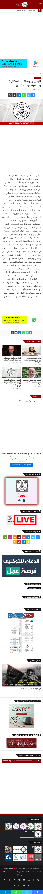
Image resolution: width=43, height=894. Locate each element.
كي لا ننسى (24, 875)
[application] (21, 761)
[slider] (5, 760)
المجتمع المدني (23, 871)
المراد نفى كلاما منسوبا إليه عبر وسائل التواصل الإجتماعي (12, 359)
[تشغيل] (39, 761)
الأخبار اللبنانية (30, 73)
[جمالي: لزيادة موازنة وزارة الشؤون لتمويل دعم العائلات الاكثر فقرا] (31, 350)
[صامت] (10, 761)
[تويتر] (27, 332)
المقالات (4, 871)
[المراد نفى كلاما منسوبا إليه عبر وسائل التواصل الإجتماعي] (11, 350)
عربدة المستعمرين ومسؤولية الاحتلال (26, 10)
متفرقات (18, 875)
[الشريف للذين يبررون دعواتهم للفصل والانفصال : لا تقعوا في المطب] (31, 372)
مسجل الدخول (30, 401)
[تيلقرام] (19, 332)
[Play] (24, 500)
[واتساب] (23, 332)
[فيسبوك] (30, 332)
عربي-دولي (10, 871)
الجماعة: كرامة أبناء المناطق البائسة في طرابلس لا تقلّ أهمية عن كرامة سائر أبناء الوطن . (12, 383)
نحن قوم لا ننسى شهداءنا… (30, 688)
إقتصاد (16, 871)
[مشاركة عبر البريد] (16, 332)
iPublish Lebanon (8, 868)
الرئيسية (37, 73)
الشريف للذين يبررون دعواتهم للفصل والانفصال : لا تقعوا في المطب (32, 382)
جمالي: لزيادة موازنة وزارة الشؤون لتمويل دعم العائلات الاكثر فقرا (32, 360)
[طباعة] (12, 332)
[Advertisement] (21, 35)
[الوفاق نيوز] (21, 4)
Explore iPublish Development (21, 465)
